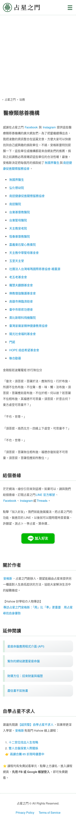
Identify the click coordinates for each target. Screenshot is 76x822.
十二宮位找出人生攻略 (23, 742)
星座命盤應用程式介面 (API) (25, 646)
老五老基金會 (18, 277)
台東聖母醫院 (18, 220)
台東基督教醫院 (19, 212)
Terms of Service (50, 812)
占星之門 (21, 7)
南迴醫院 (15, 204)
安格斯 (19, 730)
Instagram (49, 127)
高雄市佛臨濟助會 (21, 301)
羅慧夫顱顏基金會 (21, 285)
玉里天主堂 (16, 261)
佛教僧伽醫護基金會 (22, 293)
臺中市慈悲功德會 (21, 309)
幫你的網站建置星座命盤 (23, 661)
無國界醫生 (52, 162)
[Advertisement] (38, 55)
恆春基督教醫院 (19, 236)
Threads (42, 500)
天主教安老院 (18, 228)
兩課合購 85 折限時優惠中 (27, 754)
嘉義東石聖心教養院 (22, 244)
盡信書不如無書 (17, 690)
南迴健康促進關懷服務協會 (27, 196)
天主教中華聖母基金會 (24, 253)
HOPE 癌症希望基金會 (24, 350)
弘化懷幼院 (16, 188)
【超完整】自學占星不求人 (35, 724)
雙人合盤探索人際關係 (23, 748)
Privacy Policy (25, 812)
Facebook (31, 127)
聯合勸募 (15, 358)
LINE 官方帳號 (45, 495)
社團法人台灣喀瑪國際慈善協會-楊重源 (34, 269)
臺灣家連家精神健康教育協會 (28, 326)
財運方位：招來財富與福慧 (25, 676)
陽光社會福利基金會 (22, 334)
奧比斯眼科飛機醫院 (22, 317)
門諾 (12, 342)
